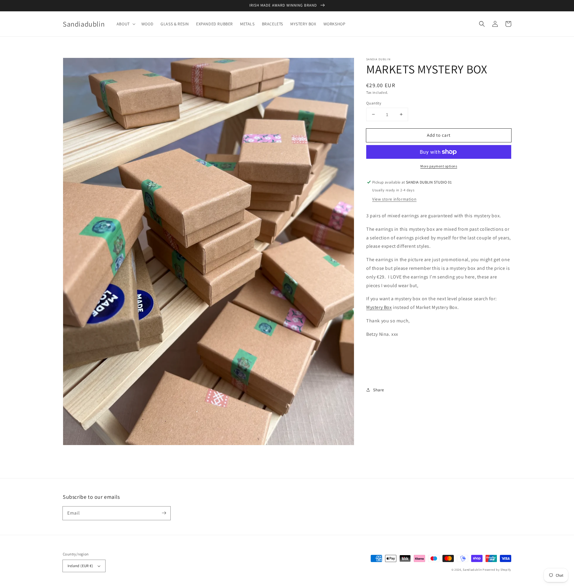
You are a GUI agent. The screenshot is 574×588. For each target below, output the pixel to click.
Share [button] (378, 389)
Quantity (373, 102)
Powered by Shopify (497, 570)
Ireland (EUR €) (80, 565)
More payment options (438, 166)
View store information (394, 199)
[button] (125, 24)
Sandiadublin (472, 570)
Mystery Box (379, 307)
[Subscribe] (163, 513)
